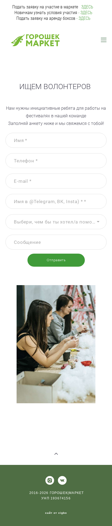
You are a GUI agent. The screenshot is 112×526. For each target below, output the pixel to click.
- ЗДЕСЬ (84, 12)
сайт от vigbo (56, 513)
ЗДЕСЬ (87, 7)
